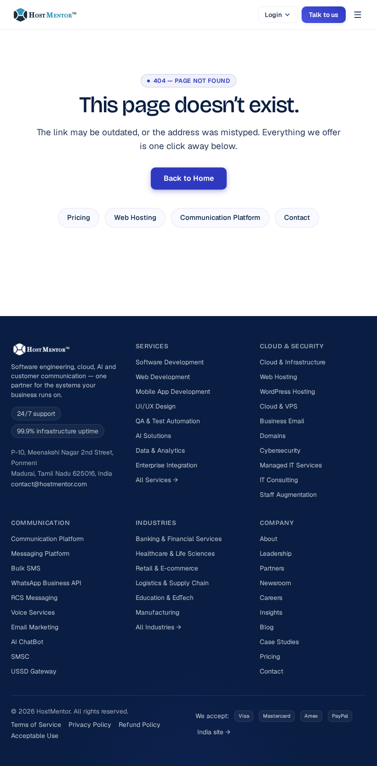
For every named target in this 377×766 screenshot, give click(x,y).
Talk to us (323, 15)
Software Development (170, 362)
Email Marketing (34, 627)
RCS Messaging (34, 597)
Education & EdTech (165, 597)
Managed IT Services (291, 465)
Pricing (78, 217)
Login (273, 15)
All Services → (157, 480)
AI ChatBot (27, 642)
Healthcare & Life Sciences (175, 553)
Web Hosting (135, 217)
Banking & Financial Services (179, 539)
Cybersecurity (280, 450)
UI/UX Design (156, 406)
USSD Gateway (34, 671)
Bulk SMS (25, 568)
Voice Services (33, 612)
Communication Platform (220, 217)
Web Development (163, 377)
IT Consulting (279, 480)
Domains (273, 436)
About (268, 539)
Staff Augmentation (288, 494)
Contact (297, 217)
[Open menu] (357, 14)
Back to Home (189, 178)
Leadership (275, 553)
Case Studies (279, 642)
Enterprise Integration (166, 465)
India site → (213, 732)
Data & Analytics (160, 450)
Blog (267, 627)
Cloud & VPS (278, 406)
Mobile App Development (173, 391)
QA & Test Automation (168, 421)
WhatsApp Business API (46, 583)
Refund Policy (139, 724)
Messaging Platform (40, 553)
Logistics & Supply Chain (172, 583)
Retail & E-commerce (167, 568)
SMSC (20, 656)
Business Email (282, 421)
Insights (271, 612)
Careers (271, 597)
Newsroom (275, 583)
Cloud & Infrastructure (293, 362)
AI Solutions (153, 436)
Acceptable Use (34, 735)
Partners (272, 568)
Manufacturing (157, 612)
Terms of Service (36, 724)
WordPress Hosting (287, 391)
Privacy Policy (90, 724)
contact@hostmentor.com (49, 484)
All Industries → (158, 627)
